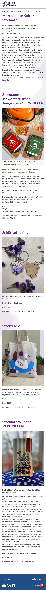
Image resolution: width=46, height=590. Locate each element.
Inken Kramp (7, 524)
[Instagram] (9, 585)
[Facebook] (13, 585)
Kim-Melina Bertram (15, 303)
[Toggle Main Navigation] (39, 4)
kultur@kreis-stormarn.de (24, 311)
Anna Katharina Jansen (16, 399)
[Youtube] (4, 585)
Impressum (9, 579)
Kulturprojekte (15, 11)
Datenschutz (36, 579)
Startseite (5, 11)
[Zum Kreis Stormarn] (38, 586)
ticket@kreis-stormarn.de (32, 215)
